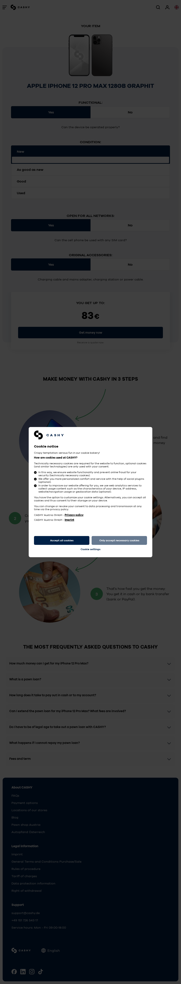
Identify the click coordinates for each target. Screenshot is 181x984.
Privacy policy (74, 515)
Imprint (69, 519)
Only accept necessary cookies (119, 540)
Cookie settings (90, 549)
